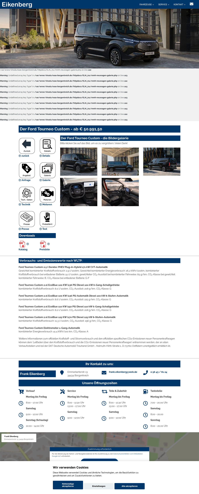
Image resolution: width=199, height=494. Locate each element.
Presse (25, 229)
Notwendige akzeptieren (68, 485)
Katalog (23, 249)
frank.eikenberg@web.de (123, 372)
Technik (25, 204)
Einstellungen (98, 486)
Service (162, 4)
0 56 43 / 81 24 (158, 372)
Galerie (46, 180)
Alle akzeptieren (130, 486)
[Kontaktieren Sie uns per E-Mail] (191, 4)
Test (44, 229)
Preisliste (44, 249)
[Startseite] (17, 5)
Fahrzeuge (146, 4)
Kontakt (178, 4)
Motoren (47, 204)
